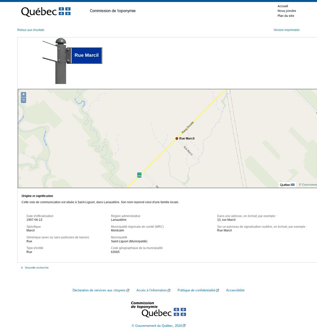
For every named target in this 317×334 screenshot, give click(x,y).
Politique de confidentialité (196, 290)
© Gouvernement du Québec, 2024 (157, 326)
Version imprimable (287, 30)
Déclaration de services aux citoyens (99, 290)
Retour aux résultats (30, 30)
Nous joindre (287, 11)
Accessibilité (235, 290)
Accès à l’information (151, 290)
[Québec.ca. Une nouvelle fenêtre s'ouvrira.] (46, 11)
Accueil (283, 6)
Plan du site (286, 16)
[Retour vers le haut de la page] (305, 307)
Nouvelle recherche (37, 267)
